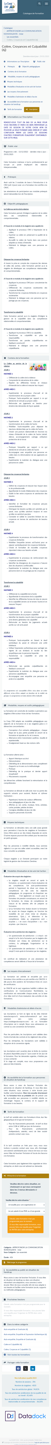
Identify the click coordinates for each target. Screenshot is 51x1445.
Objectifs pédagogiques (31, 67)
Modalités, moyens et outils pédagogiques (23, 77)
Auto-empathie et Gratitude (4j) (16, 1329)
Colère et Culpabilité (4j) (13, 1344)
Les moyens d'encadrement (17, 92)
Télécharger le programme (16, 1262)
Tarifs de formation (14, 109)
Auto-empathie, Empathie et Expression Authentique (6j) (25, 1334)
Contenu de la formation (16, 72)
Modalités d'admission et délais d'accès (22, 97)
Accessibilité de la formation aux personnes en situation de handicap (23, 103)
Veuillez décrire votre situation (17, 1200)
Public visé (41, 62)
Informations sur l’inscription (18, 62)
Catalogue (8, 28)
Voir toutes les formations (18, 1355)
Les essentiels (12, 37)
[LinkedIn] (32, 1368)
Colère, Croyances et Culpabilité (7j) (17, 1349)
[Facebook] (18, 1368)
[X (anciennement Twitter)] (25, 1368)
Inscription (33, 109)
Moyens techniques (14, 82)
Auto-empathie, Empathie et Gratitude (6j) (20, 1339)
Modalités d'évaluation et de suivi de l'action (24, 87)
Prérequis (11, 67)
